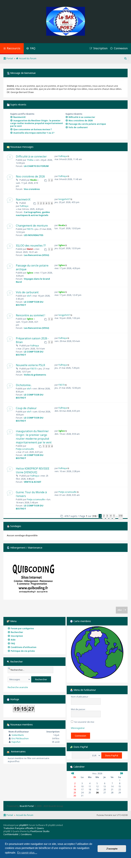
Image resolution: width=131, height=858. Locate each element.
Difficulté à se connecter (31, 156)
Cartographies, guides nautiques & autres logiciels (33, 214)
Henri (30, 248)
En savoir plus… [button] (27, 852)
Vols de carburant (27, 292)
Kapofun (16, 741)
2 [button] (103, 515)
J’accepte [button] (112, 848)
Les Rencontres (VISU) (36, 255)
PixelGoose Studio (39, 831)
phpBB (22, 825)
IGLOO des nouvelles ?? (31, 245)
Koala (33, 179)
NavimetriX (23, 199)
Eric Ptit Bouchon (20, 738)
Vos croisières (32, 189)
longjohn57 (64, 199)
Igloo (62, 245)
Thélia (30, 159)
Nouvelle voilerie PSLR (30, 365)
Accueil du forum (24, 815)
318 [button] (120, 515)
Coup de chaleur (26, 408)
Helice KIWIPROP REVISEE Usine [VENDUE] (32, 470)
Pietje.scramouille (25, 448)
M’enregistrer (78, 728)
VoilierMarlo (18, 735)
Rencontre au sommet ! (30, 315)
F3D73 (30, 228)
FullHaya (63, 156)
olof (29, 295)
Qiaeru (40, 828)
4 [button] (110, 515)
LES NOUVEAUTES (33, 235)
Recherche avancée (18, 687)
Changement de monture (32, 225)
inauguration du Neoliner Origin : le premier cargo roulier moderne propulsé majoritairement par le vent (34, 436)
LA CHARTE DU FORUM (36, 166)
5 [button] (114, 515)
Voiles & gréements (35, 374)
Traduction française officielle (18, 828)
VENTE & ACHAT (32, 481)
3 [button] (107, 515)
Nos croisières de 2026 (30, 176)
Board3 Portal (27, 805)
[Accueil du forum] (65, 21)
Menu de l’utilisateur (84, 689)
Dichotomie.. (24, 385)
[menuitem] (31, 48)
